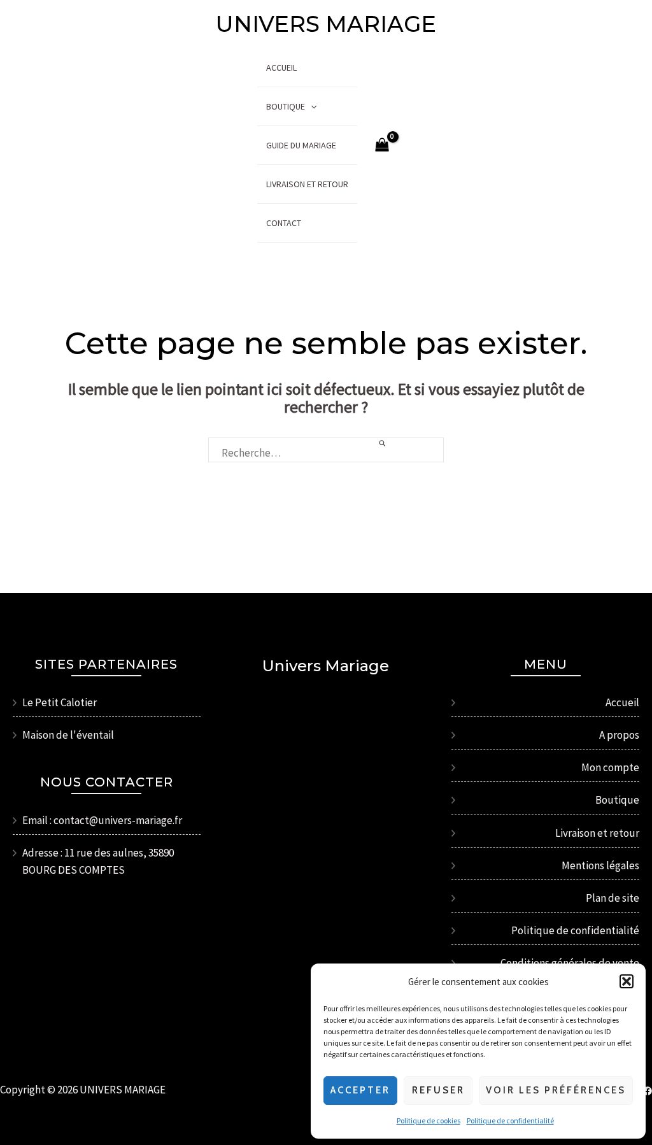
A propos (619, 735)
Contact (283, 223)
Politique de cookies (428, 1120)
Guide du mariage (301, 145)
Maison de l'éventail (68, 735)
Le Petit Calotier (59, 702)
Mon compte (610, 767)
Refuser (438, 1090)
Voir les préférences (556, 1090)
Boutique (285, 106)
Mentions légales (600, 865)
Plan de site (612, 898)
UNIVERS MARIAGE (326, 24)
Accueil (281, 67)
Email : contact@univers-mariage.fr (102, 820)
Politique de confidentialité (510, 1120)
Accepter (360, 1090)
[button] (626, 981)
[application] (310, 106)
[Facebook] (647, 1090)
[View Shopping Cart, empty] (382, 145)
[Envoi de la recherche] (383, 443)
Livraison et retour (307, 184)
